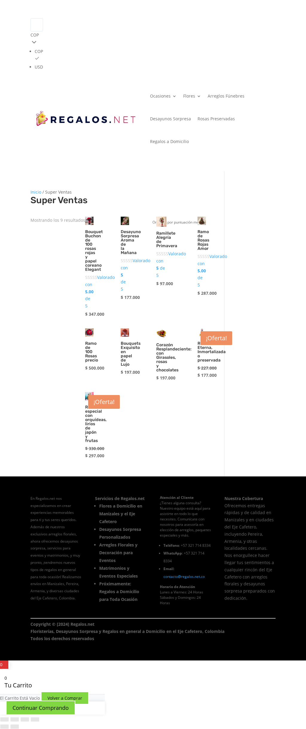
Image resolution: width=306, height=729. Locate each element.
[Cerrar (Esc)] (34, 719)
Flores (189, 96)
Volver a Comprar (65, 698)
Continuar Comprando (41, 707)
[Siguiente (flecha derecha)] (14, 726)
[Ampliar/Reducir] (4, 719)
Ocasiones (160, 96)
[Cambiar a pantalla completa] (14, 719)
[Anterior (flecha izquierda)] (4, 726)
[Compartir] (24, 719)
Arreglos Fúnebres (226, 96)
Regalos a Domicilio (169, 141)
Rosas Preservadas (216, 119)
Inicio (35, 192)
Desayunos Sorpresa (170, 119)
